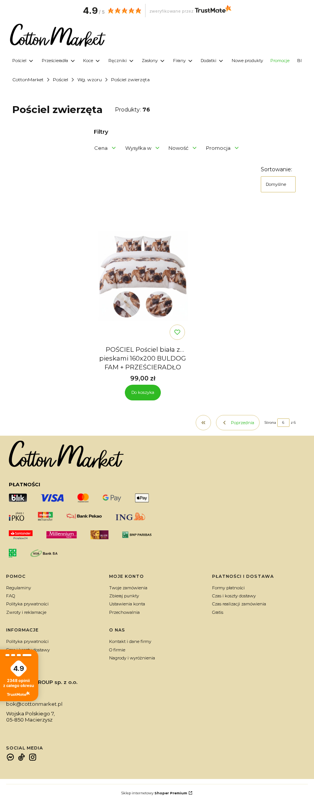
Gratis (217, 612)
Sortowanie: (276, 169)
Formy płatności (228, 587)
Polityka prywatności (27, 604)
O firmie (117, 650)
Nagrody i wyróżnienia (132, 658)
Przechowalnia (124, 612)
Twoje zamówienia (128, 587)
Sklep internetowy (154, 793)
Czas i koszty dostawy (234, 596)
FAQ (10, 596)
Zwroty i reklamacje (26, 612)
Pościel (60, 79)
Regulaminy (18, 587)
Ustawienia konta (127, 604)
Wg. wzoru (89, 79)
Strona (270, 422)
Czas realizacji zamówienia (239, 604)
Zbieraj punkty (124, 596)
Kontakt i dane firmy (130, 641)
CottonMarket (28, 79)
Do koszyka (142, 392)
